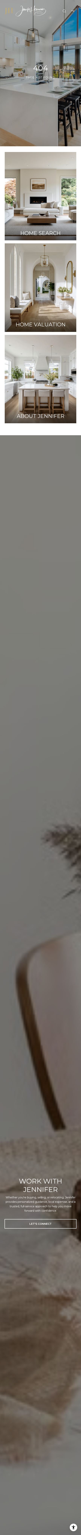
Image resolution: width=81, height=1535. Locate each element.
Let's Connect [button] (40, 1224)
